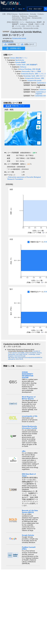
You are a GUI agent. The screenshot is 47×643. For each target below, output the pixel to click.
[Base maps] (38, 127)
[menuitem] (8, 9)
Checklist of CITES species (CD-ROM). (24, 352)
